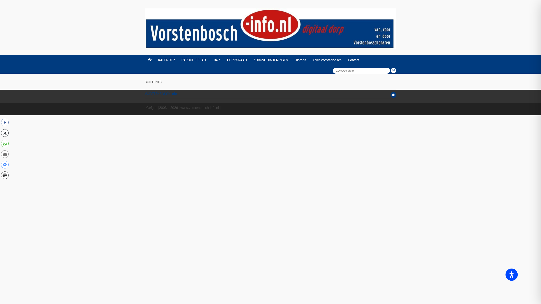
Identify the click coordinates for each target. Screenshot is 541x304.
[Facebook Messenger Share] (5, 164)
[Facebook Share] (5, 122)
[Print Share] (5, 175)
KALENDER (166, 60)
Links (216, 60)
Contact (353, 60)
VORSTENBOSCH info (161, 94)
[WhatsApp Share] (5, 143)
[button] (4, 184)
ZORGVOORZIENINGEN (270, 60)
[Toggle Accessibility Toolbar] (511, 274)
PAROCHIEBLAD (193, 60)
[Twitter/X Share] (5, 133)
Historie (300, 60)
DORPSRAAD (237, 60)
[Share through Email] (5, 154)
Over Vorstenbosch (327, 60)
